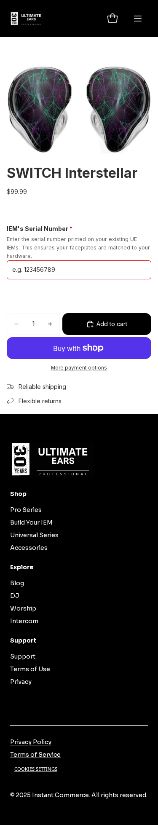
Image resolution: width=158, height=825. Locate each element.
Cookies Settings (35, 769)
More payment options (79, 368)
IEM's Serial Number (39, 228)
